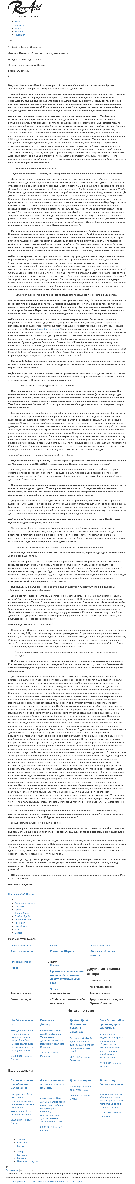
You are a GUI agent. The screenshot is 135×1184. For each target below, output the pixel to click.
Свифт (18, 932)
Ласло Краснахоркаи (47, 329)
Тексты (18, 21)
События (19, 24)
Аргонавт (20, 922)
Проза (18, 909)
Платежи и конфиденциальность (50, 1181)
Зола (17, 929)
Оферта (77, 1181)
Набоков (19, 906)
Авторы (21, 1151)
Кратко (18, 28)
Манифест (20, 31)
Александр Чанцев (25, 903)
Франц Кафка (22, 912)
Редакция (20, 34)
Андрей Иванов (23, 919)
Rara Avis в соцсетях (28, 1161)
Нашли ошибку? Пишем (21, 894)
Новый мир (21, 926)
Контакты (22, 1154)
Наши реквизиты (19, 1181)
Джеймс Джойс (23, 916)
